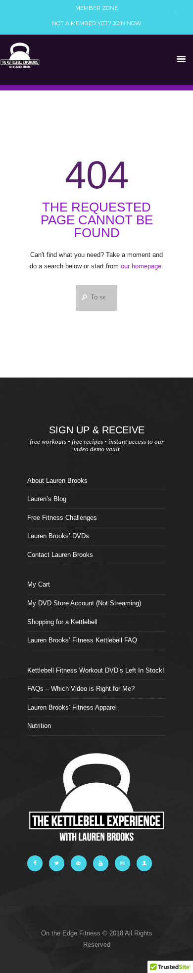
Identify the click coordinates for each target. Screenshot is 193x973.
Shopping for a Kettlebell (62, 622)
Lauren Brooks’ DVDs (58, 536)
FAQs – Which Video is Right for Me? (81, 688)
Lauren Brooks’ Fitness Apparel (72, 707)
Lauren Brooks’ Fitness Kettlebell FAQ (82, 640)
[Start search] (83, 297)
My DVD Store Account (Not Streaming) (84, 603)
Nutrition (39, 725)
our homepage (141, 266)
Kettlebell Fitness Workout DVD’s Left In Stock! (95, 670)
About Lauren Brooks (57, 480)
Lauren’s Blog (46, 499)
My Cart (38, 584)
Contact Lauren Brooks (60, 554)
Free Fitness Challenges (62, 517)
